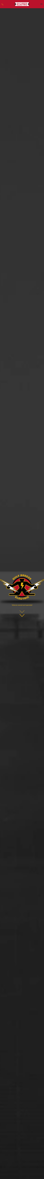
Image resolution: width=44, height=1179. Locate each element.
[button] (41, 4)
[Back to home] (22, 4)
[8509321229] (3, 4)
